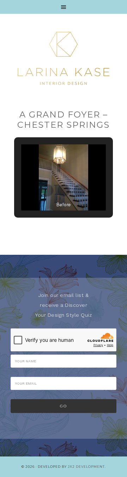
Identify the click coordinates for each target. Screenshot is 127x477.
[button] (47, 190)
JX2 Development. (87, 467)
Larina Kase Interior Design (63, 58)
